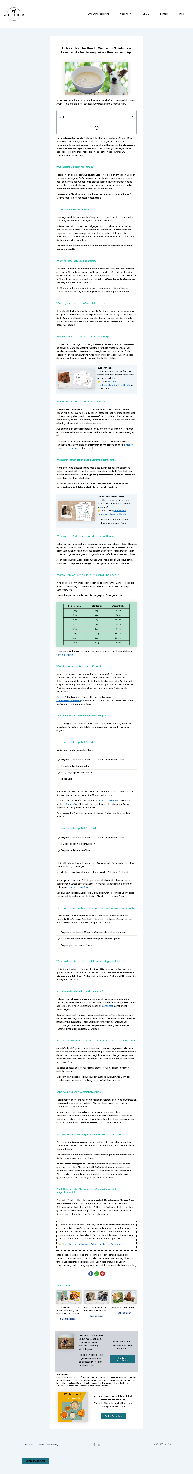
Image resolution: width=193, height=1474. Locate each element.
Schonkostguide (64, 654)
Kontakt (164, 13)
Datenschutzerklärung (47, 1444)
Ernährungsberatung (98, 13)
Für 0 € (145, 13)
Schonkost (107, 1005)
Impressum (27, 1444)
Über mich (125, 13)
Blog (181, 13)
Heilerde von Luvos (107, 800)
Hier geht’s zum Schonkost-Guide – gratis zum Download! (92, 1244)
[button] (133, 117)
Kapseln (70, 804)
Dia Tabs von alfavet (79, 887)
